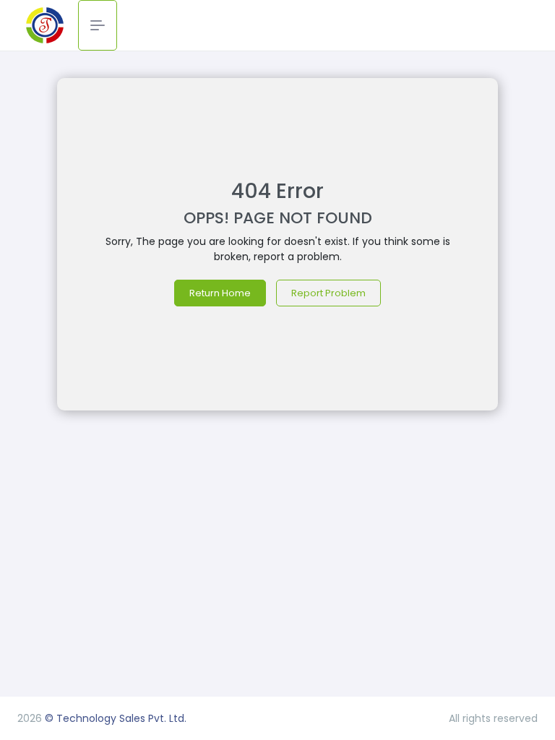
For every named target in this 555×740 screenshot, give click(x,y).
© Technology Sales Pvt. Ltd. (114, 718)
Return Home (220, 293)
